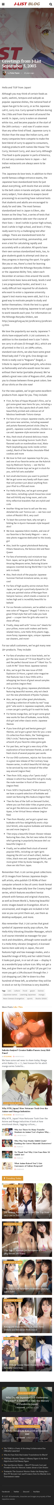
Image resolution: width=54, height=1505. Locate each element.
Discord (26, 1491)
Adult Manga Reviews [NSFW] (27, 1426)
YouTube (36, 1491)
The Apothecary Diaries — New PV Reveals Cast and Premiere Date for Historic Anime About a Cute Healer (26, 1466)
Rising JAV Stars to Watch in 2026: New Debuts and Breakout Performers (24, 1328)
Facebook (6, 1491)
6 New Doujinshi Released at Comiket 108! (27, 1432)
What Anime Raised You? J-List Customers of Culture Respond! (28, 1164)
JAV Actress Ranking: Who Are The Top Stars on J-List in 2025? (26, 1214)
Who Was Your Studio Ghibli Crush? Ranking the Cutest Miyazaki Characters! (32, 1142)
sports (30, 998)
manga (41, 994)
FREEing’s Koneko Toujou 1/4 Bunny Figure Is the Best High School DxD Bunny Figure (26, 1459)
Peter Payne (15, 73)
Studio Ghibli (41, 998)
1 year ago (19, 1147)
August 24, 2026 (33, 1408)
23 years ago (29, 73)
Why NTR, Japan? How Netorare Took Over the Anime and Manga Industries (25, 1110)
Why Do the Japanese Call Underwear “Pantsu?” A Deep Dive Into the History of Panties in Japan (27, 1400)
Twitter (16, 1491)
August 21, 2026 (33, 1438)
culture (17, 991)
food (25, 991)
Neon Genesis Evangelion (13, 998)
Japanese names (10, 994)
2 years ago (20, 1169)
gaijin (32, 991)
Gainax (41, 991)
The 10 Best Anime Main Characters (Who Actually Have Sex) (25, 1366)
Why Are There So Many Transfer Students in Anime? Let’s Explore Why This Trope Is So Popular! (31, 1132)
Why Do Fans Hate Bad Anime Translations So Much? (26, 1454)
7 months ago (19, 1115)
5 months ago (19, 1056)
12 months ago (21, 1135)
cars (9, 991)
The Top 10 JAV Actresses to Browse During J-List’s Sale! (27, 1290)
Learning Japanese (28, 994)
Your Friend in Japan (13, 1045)
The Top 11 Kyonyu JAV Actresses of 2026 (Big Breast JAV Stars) (25, 1252)
